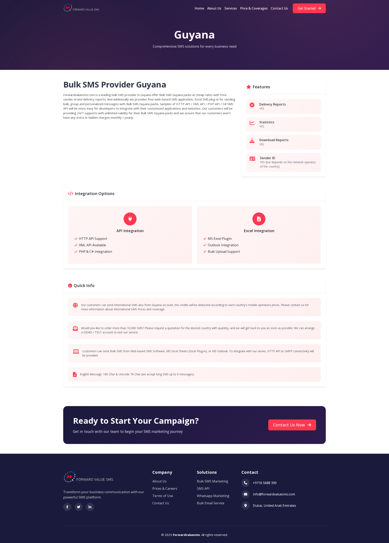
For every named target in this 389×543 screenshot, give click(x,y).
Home (199, 8)
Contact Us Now (289, 425)
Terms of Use (162, 496)
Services (230, 8)
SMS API (203, 488)
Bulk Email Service (210, 503)
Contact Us (279, 8)
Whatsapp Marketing (213, 496)
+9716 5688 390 (265, 483)
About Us (214, 8)
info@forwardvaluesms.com (274, 494)
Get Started (307, 8)
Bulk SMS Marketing (212, 481)
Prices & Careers (164, 488)
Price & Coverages (254, 8)
